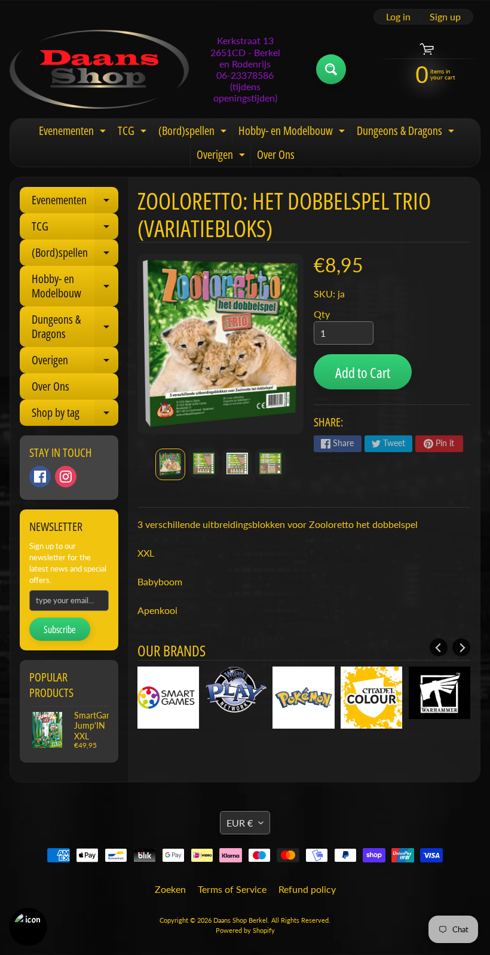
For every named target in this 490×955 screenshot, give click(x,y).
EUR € (239, 822)
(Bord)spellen (193, 132)
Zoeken (170, 889)
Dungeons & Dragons (407, 132)
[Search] (331, 69)
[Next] (461, 647)
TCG (133, 132)
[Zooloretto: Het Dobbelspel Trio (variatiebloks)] (170, 464)
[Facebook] (40, 476)
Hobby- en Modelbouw (293, 132)
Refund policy (307, 889)
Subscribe (60, 629)
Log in (398, 17)
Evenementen (74, 132)
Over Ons (276, 154)
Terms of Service (232, 889)
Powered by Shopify (245, 930)
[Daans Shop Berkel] (99, 69)
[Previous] (439, 647)
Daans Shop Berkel (240, 920)
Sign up (445, 17)
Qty (322, 314)
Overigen (222, 156)
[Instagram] (65, 476)
